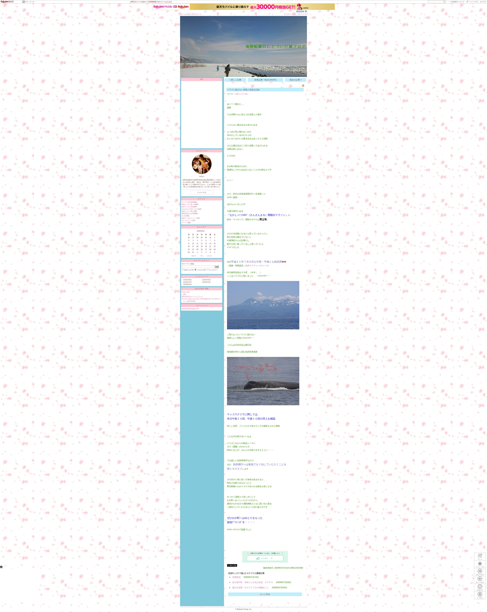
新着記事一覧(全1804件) (265, 80)
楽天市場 (483, 2)
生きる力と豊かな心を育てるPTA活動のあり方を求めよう (201, 299)
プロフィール (197, 14)
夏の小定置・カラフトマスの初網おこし (250, 587)
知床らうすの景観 (188, 207)
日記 (188, 14)
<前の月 (193, 256)
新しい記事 (480, 582)
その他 (184, 216)
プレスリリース (187, 220)
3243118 (300, 11)
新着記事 (480, 590)
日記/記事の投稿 (202, 289)
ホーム (183, 14)
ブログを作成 (473, 2)
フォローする (479, 567)
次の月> (209, 256)
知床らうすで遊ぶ (188, 211)
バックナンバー (201, 276)
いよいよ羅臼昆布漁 (188, 301)
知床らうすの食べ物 (188, 204)
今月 (201, 256)
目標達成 (236, 577)
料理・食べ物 (29, 2)
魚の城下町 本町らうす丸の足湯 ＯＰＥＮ (252, 582)
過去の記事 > (295, 80)
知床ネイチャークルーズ (256, 265)
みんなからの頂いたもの (190, 209)
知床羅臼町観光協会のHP (190, 309)
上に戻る (480, 598)
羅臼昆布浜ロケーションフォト (192, 296)
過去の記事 (480, 575)
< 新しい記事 (235, 80)
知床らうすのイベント (189, 218)
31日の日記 (186, 292)
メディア (185, 223)
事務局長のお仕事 (188, 213)
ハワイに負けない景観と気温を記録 (243, 90)
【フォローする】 (290, 14)
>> (456, 2)
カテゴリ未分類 (187, 202)
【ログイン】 (302, 14)
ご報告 (184, 294)
